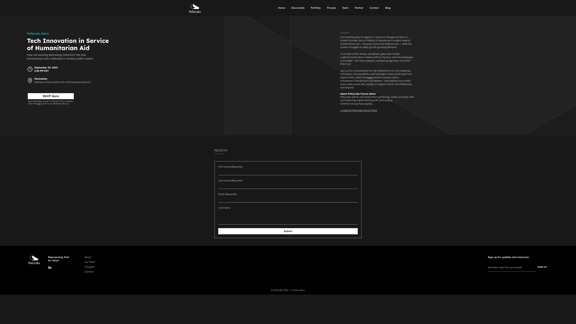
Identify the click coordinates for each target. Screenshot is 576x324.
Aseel (369, 77)
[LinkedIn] (50, 267)
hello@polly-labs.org (60, 103)
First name (230, 166)
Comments (224, 207)
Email (227, 194)
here (39, 103)
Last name (230, 180)
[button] (332, 8)
